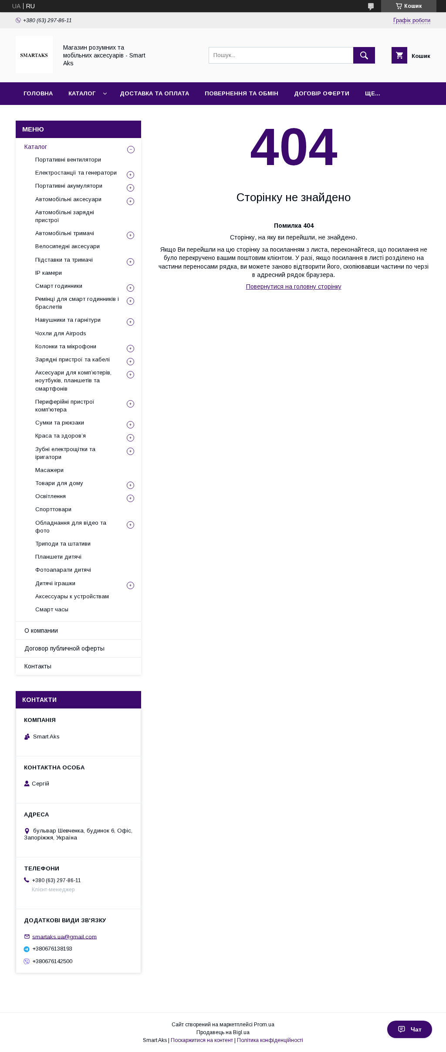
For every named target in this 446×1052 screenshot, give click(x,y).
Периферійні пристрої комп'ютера (65, 405)
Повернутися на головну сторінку (293, 286)
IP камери (48, 273)
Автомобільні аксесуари (68, 199)
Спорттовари (53, 509)
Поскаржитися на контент (202, 1040)
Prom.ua (264, 1025)
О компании (41, 630)
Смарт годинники (58, 286)
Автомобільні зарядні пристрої (64, 216)
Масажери (49, 470)
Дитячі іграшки (55, 583)
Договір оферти (321, 93)
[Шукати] (364, 55)
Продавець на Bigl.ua (223, 1032)
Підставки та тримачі (64, 259)
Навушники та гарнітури (68, 320)
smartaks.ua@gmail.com (64, 936)
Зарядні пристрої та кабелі (72, 359)
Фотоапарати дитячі (63, 569)
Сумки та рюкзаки (59, 422)
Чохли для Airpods (60, 333)
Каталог (81, 93)
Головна (38, 93)
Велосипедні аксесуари (67, 246)
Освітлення (50, 496)
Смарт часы (51, 609)
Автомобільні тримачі (64, 233)
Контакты (37, 666)
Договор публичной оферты (64, 648)
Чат (416, 1029)
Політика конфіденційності (270, 1040)
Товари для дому (59, 483)
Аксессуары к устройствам (72, 596)
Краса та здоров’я (60, 435)
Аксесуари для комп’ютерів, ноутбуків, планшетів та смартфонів (73, 380)
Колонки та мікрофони (65, 346)
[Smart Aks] (34, 70)
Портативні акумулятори (68, 185)
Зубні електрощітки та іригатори (65, 453)
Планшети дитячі (58, 556)
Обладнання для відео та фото (70, 526)
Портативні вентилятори (68, 159)
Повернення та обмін (241, 93)
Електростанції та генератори (76, 172)
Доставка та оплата (154, 93)
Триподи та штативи (63, 543)
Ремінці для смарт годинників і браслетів (77, 303)
